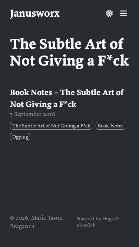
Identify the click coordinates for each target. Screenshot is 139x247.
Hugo (108, 219)
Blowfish (86, 225)
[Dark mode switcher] (109, 13)
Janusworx (35, 13)
